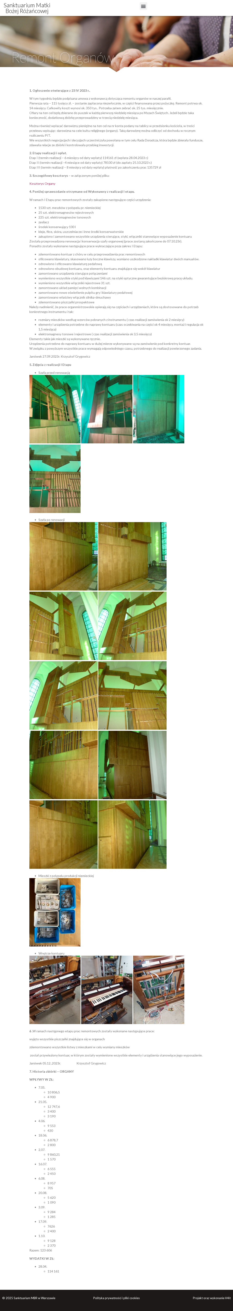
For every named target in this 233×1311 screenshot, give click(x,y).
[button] (143, 6)
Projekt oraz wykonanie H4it (212, 1298)
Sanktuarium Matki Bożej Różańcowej (27, 8)
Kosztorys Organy (42, 183)
